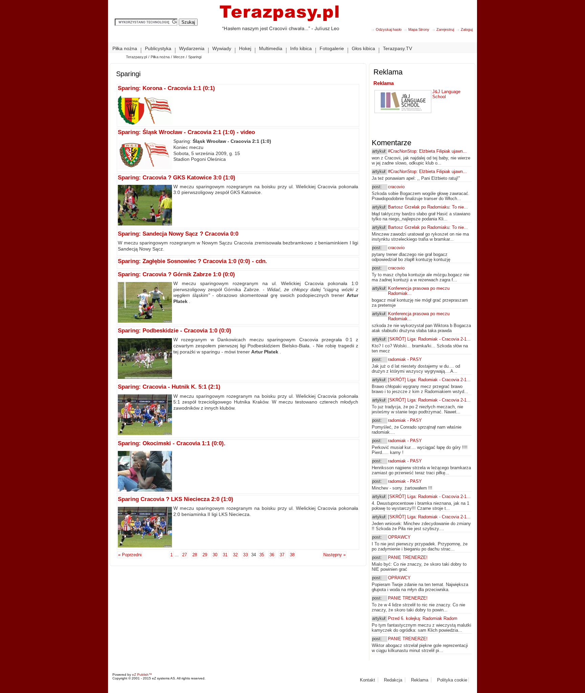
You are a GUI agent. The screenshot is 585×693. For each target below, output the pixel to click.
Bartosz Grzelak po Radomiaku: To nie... (428, 207)
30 (215, 554)
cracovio (396, 186)
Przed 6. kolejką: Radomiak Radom (422, 618)
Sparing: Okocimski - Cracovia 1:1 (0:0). (171, 443)
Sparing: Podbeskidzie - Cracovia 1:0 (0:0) (174, 330)
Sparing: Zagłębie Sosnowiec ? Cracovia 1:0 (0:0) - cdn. (192, 261)
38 (292, 554)
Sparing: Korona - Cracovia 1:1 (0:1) (166, 88)
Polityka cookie (452, 680)
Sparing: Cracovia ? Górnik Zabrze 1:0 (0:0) (176, 274)
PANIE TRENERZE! (408, 557)
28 (194, 554)
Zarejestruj (445, 29)
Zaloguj (467, 29)
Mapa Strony (418, 29)
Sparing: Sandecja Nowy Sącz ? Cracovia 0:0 (178, 234)
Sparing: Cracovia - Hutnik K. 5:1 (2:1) (169, 387)
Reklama (383, 83)
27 (184, 554)
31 (225, 554)
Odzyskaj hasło (389, 29)
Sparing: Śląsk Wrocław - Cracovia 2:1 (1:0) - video (186, 132)
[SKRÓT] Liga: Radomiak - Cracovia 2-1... (429, 339)
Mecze (179, 57)
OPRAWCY (399, 537)
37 (282, 554)
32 (235, 554)
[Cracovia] (279, 23)
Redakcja (393, 680)
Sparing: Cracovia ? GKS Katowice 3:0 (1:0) (176, 177)
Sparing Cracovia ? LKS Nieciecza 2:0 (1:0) (175, 499)
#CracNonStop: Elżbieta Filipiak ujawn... (427, 151)
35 (261, 554)
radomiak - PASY (405, 359)
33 (245, 554)
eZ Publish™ (142, 674)
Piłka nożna (160, 57)
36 (271, 554)
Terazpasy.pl (136, 57)
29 (204, 554)
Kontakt (367, 680)
